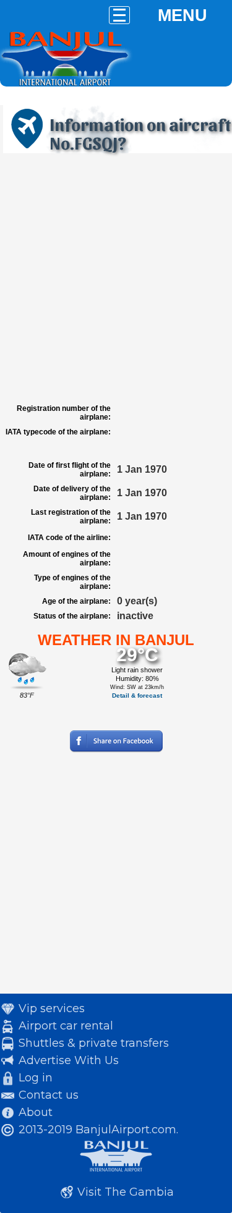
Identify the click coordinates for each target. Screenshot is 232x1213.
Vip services (52, 1008)
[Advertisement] (116, 278)
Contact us (49, 1095)
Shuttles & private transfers (94, 1043)
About (36, 1112)
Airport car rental (66, 1026)
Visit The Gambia (125, 1192)
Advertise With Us (69, 1060)
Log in (36, 1077)
